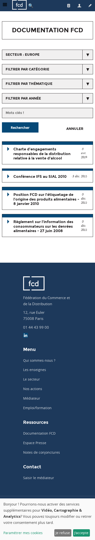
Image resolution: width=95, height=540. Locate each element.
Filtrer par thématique (29, 84)
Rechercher (20, 127)
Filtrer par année (23, 98)
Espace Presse (34, 442)
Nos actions (32, 388)
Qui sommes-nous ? (39, 360)
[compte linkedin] (25, 336)
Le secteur (31, 379)
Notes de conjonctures (41, 452)
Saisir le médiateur (38, 477)
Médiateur (31, 398)
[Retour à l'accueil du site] (19, 5)
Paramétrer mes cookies (23, 532)
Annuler (74, 129)
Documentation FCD (39, 433)
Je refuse (63, 532)
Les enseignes (34, 369)
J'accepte (81, 532)
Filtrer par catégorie (27, 69)
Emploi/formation (37, 407)
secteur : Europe (22, 55)
